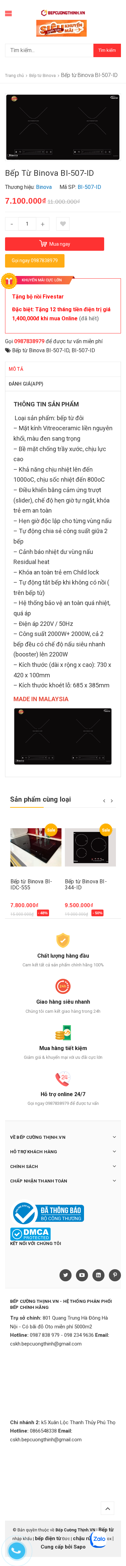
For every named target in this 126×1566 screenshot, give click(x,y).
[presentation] (104, 800)
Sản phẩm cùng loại (40, 799)
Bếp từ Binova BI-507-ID (40, 350)
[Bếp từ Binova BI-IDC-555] (36, 847)
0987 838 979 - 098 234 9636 (62, 1335)
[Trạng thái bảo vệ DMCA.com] (30, 1234)
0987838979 (29, 341)
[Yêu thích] (63, 224)
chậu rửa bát (87, 1538)
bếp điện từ (48, 1538)
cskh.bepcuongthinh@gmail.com (46, 1344)
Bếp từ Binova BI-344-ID (86, 884)
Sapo (80, 1547)
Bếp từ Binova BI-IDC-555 (31, 884)
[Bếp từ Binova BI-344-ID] (90, 847)
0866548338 (43, 1431)
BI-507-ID (83, 350)
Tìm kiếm (107, 50)
